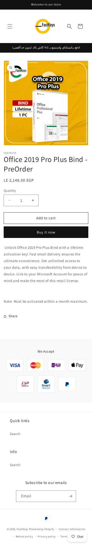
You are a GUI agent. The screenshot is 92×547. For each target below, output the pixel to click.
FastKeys (22, 529)
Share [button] (13, 316)
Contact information (72, 529)
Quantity (10, 190)
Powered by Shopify (41, 529)
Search (15, 434)
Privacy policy (47, 536)
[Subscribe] (70, 496)
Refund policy (24, 536)
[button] (9, 26)
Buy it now (46, 232)
